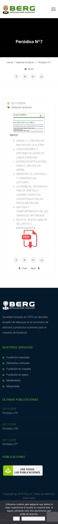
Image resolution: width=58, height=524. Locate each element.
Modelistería (13, 380)
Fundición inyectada (17, 357)
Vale (16, 518)
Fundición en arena (17, 374)
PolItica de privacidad (33, 518)
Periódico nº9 (10, 413)
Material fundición (22, 107)
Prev (24, 268)
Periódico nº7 (10, 444)
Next (33, 268)
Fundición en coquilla (18, 368)
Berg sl (28, 493)
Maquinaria (12, 386)
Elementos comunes (17, 363)
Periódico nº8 (10, 428)
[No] (54, 512)
